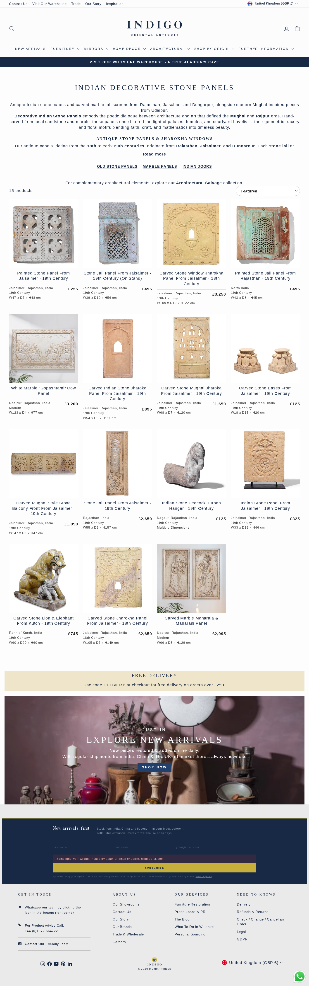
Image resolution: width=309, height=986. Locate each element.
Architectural (168, 49)
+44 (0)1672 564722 (41, 931)
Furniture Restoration (192, 904)
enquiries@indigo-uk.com (145, 858)
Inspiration (115, 4)
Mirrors (94, 49)
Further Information (264, 49)
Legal (241, 932)
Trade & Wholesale (128, 934)
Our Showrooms (126, 904)
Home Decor (128, 49)
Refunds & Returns (253, 912)
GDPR (242, 939)
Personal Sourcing (190, 934)
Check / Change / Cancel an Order (260, 921)
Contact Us (18, 4)
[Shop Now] (154, 750)
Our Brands (122, 927)
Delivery (244, 904)
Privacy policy (204, 876)
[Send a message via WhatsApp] (299, 976)
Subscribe (154, 867)
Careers (119, 942)
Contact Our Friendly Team (47, 944)
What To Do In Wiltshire (194, 927)
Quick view (43, 263)
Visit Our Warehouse (49, 4)
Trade (76, 4)
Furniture (63, 49)
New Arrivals (30, 49)
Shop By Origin (212, 49)
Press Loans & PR (190, 912)
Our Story (93, 4)
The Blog (182, 919)
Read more (154, 154)
